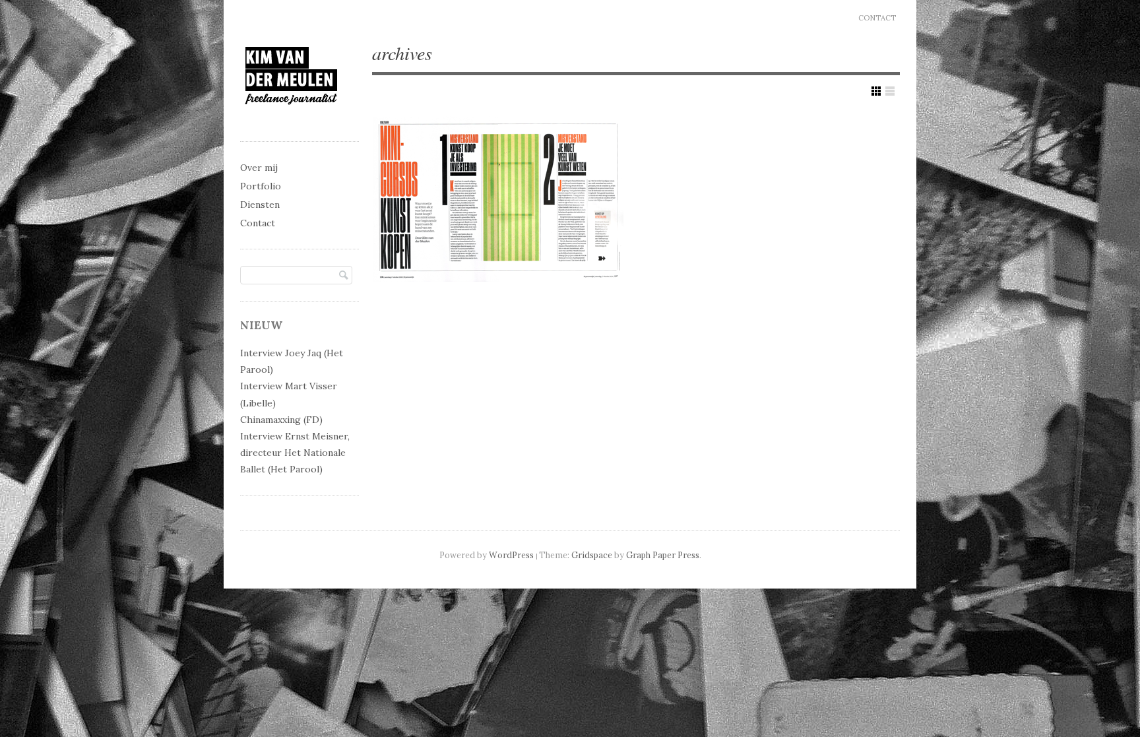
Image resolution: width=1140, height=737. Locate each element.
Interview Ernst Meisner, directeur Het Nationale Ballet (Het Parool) (295, 452)
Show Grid (876, 91)
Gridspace (591, 555)
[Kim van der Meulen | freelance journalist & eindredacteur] (291, 116)
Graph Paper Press (662, 555)
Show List (890, 91)
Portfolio (260, 186)
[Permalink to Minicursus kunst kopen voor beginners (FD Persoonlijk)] (498, 199)
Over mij (259, 168)
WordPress (511, 555)
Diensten (260, 204)
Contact (877, 17)
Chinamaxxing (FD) (281, 420)
